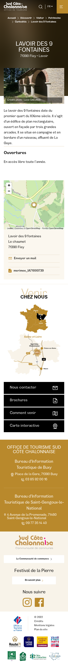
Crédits (38, 621)
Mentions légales (44, 625)
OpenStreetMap (33, 228)
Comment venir (23, 413)
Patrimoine (54, 18)
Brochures (19, 400)
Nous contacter (23, 388)
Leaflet (10, 228)
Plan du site (41, 629)
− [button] (9, 191)
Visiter (40, 18)
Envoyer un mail (25, 258)
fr (48, 6)
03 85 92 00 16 (36, 479)
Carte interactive (24, 426)
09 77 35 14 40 (36, 523)
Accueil (12, 18)
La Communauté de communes (32, 559)
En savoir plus (32, 580)
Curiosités (20, 22)
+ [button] (9, 185)
